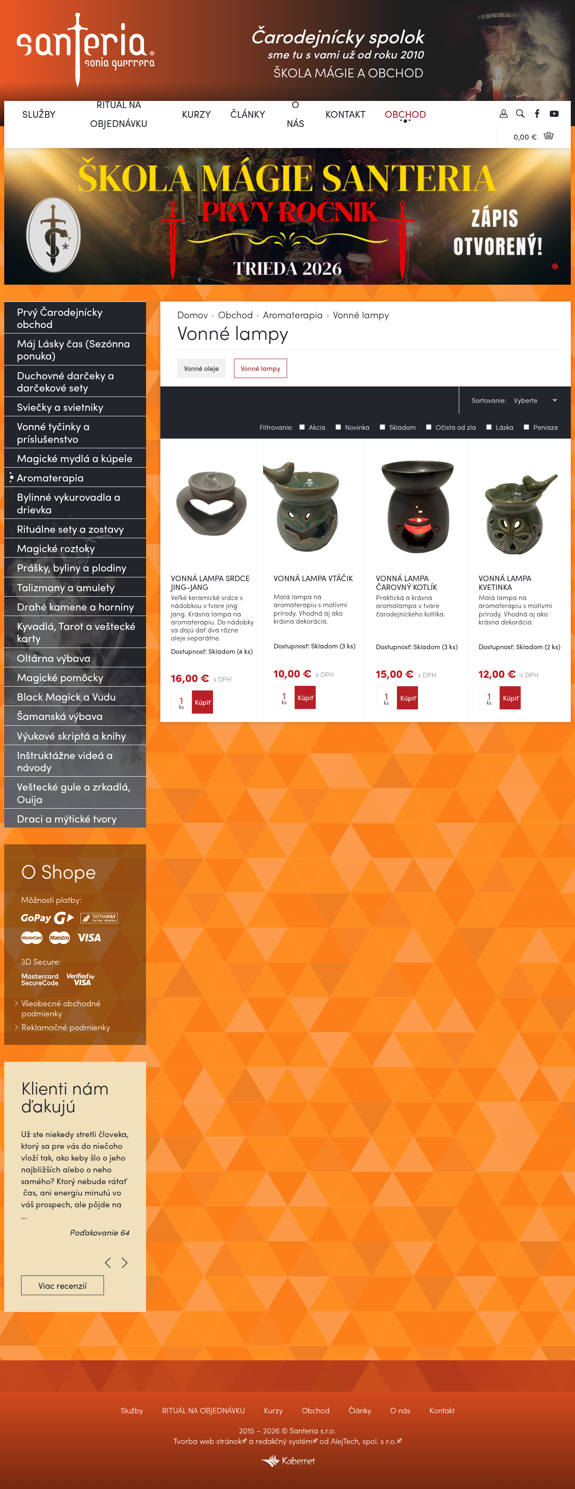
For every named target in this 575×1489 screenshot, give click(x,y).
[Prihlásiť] (503, 113)
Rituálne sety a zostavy (70, 528)
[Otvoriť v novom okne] (287, 1455)
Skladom (402, 426)
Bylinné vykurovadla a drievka (68, 502)
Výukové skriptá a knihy (71, 735)
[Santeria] (86, 49)
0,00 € (525, 136)
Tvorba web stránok (207, 1441)
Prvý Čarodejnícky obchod (59, 317)
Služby (39, 114)
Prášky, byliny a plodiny (71, 567)
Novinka (357, 426)
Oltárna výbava (54, 657)
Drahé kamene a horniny (75, 606)
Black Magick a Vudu (66, 696)
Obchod (405, 114)
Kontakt (345, 114)
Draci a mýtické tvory (67, 818)
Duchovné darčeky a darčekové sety (65, 381)
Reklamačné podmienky (65, 1027)
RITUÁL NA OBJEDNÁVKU (118, 113)
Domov (192, 315)
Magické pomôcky (60, 676)
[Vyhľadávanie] (520, 113)
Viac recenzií (62, 1285)
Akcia (317, 426)
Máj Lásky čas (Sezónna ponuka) (73, 349)
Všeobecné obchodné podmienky (61, 1008)
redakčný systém (284, 1441)
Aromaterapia (293, 315)
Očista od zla (456, 426)
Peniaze (545, 426)
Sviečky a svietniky (60, 406)
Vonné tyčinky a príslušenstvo (53, 431)
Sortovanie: (489, 400)
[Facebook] (537, 113)
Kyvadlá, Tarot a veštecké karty (76, 631)
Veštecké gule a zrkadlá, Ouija (73, 792)
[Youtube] (554, 113)
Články (247, 114)
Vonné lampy (361, 315)
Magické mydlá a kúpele (75, 457)
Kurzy (196, 114)
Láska (505, 426)
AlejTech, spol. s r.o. (364, 1441)
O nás (295, 113)
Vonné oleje (201, 368)
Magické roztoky (56, 547)
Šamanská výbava (60, 715)
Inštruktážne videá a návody (65, 760)
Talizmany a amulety (65, 586)
